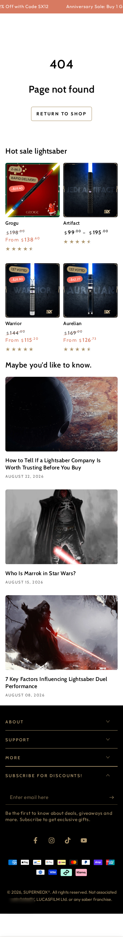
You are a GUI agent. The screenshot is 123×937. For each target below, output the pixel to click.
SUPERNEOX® (36, 892)
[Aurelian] (90, 290)
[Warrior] (32, 290)
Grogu (12, 223)
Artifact (71, 223)
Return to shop (61, 114)
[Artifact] (90, 190)
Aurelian (72, 323)
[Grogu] (32, 190)
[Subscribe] (113, 798)
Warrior (13, 323)
